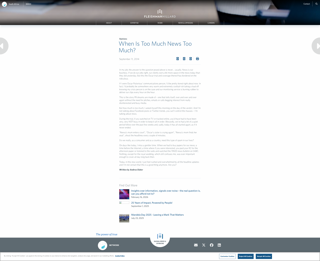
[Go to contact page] (196, 245)
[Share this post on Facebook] (177, 58)
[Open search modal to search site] (317, 4)
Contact (307, 4)
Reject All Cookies (245, 256)
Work (160, 23)
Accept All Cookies (264, 256)
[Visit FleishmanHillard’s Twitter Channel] (204, 245)
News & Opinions (185, 23)
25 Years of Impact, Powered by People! (151, 202)
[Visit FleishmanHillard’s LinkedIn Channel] (219, 245)
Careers (211, 23)
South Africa (14, 4)
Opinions (123, 39)
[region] (160, 256)
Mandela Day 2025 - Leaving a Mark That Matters (157, 214)
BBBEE (28, 4)
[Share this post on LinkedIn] (191, 58)
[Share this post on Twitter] (184, 58)
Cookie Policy (120, 256)
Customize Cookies (227, 256)
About (109, 23)
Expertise (134, 23)
